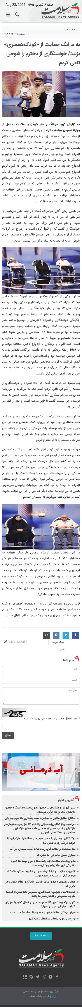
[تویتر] (37, 977)
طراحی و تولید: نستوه (39, 996)
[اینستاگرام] (44, 977)
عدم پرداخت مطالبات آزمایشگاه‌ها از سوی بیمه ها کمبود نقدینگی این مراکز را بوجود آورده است (43, 863)
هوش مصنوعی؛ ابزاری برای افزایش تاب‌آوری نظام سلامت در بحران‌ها (40, 883)
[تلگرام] (50, 977)
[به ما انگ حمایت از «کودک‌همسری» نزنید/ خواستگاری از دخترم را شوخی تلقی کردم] (41, 94)
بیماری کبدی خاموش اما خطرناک (56, 855)
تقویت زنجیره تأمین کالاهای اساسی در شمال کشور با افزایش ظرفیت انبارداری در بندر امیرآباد (40, 904)
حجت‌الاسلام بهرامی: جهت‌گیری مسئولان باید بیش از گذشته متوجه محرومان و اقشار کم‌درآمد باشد (40, 894)
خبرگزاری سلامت (41, 11)
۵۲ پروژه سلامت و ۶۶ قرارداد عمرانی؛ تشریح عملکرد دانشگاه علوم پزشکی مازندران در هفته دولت (41, 873)
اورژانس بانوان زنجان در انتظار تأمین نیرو (51, 918)
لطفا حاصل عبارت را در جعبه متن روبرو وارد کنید (52, 719)
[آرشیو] (25, 977)
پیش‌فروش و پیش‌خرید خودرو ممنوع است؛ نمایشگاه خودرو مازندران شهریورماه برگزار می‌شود (40, 809)
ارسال (8, 735)
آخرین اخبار (66, 800)
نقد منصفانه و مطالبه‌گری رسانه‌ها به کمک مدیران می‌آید (42, 849)
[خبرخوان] (31, 977)
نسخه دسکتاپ (41, 936)
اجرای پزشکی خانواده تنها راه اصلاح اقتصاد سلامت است (42, 912)
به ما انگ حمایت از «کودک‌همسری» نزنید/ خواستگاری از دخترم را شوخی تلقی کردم (42, 53)
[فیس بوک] (57, 977)
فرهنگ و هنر (71, 30)
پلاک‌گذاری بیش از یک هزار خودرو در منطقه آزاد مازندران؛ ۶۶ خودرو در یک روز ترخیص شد (41, 840)
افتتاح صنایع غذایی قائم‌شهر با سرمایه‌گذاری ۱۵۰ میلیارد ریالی (40, 818)
